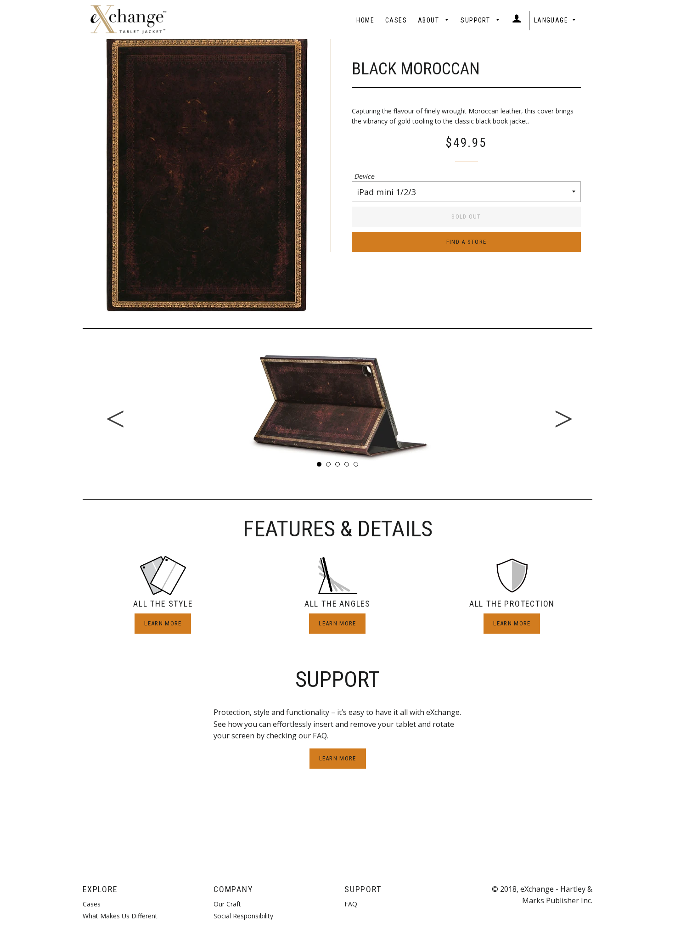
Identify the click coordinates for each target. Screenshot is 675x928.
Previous (75, 406)
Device (364, 176)
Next (599, 406)
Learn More (162, 623)
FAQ (350, 904)
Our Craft (227, 904)
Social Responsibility (243, 915)
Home (365, 20)
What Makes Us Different (120, 915)
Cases (396, 20)
